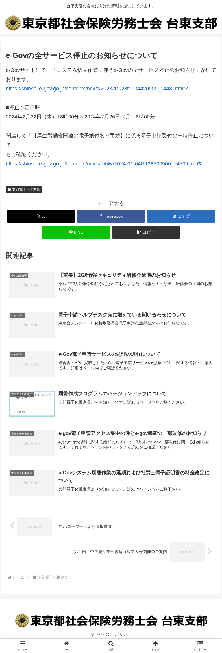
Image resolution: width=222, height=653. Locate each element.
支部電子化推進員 (26, 189)
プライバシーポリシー (111, 634)
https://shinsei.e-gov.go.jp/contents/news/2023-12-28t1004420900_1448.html (94, 89)
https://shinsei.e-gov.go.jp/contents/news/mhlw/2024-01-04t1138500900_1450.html (101, 164)
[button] (146, 232)
